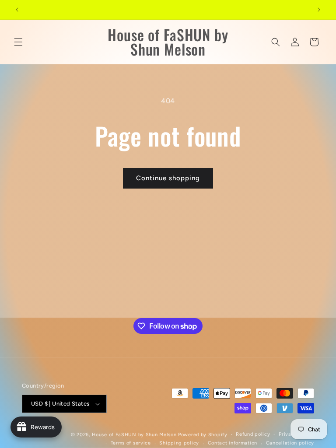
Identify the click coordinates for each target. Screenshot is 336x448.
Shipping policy (179, 443)
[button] (18, 42)
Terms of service (131, 443)
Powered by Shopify (203, 435)
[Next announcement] (319, 9)
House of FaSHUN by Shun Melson (134, 435)
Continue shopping (168, 178)
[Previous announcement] (17, 9)
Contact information (232, 443)
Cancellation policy (290, 443)
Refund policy (253, 434)
